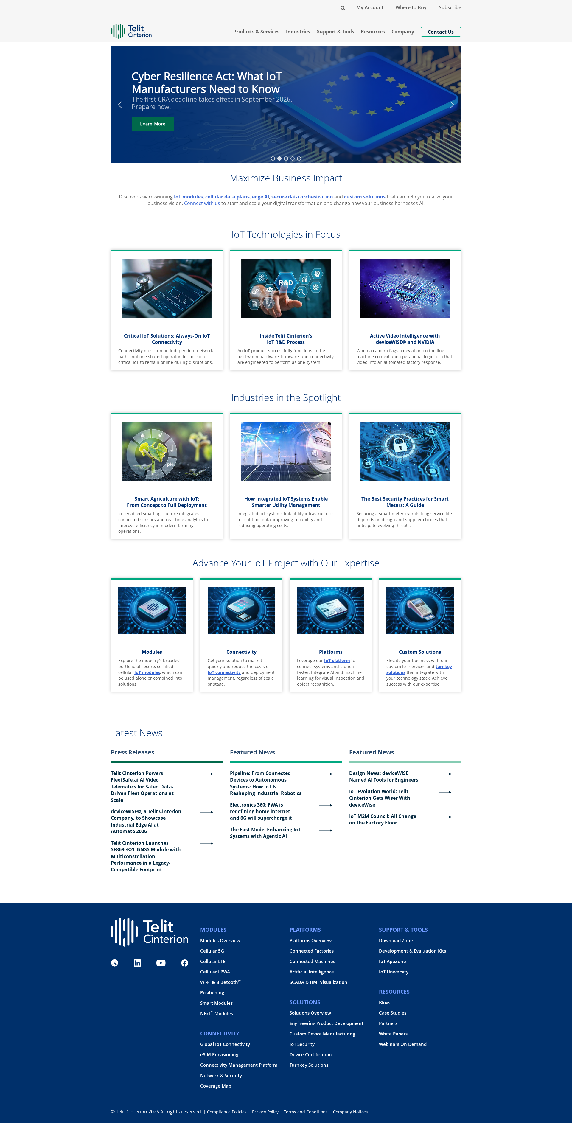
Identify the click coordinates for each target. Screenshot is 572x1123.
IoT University (393, 972)
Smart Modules (216, 1003)
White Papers (393, 1034)
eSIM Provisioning (219, 1054)
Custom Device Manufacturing (322, 1034)
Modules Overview (220, 940)
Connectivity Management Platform (238, 1065)
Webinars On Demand (403, 1044)
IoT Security (302, 1044)
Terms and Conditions (306, 1112)
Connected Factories (312, 951)
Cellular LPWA (215, 972)
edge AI (260, 196)
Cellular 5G (212, 951)
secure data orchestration (302, 196)
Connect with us (202, 203)
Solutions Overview (310, 1013)
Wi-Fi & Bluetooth (220, 982)
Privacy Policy (265, 1112)
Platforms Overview (311, 940)
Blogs (384, 1002)
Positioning (212, 992)
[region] (286, 104)
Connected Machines (312, 961)
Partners (388, 1023)
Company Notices (350, 1112)
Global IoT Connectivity (225, 1044)
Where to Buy (411, 7)
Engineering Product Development (326, 1023)
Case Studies (392, 1013)
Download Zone (396, 940)
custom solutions (365, 196)
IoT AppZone (392, 961)
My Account (369, 7)
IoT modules (188, 196)
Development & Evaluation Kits (412, 951)
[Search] (343, 7)
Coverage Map (215, 1086)
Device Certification (311, 1054)
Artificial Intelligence (312, 972)
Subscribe (450, 7)
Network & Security (221, 1075)
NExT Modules (216, 1013)
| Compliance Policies (225, 1112)
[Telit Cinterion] (131, 29)
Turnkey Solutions (309, 1065)
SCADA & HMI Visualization (318, 982)
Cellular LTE (212, 961)
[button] (120, 105)
